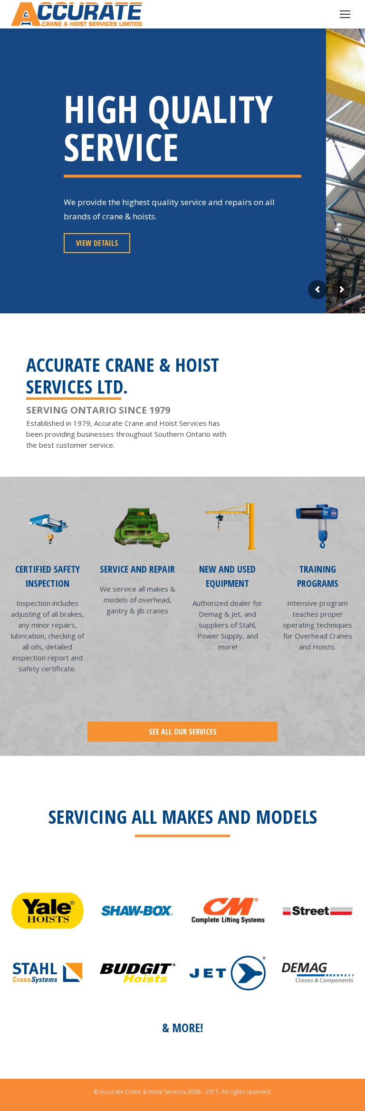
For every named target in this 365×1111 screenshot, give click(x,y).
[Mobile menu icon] (345, 14)
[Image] (48, 911)
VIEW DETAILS (97, 243)
